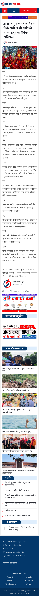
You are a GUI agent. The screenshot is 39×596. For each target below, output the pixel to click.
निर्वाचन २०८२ (25, 10)
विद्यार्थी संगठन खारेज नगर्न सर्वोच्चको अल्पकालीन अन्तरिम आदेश (18, 471)
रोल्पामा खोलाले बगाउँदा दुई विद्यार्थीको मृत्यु (16, 431)
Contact (10, 580)
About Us (10, 577)
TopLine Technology (23, 593)
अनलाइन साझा (12, 42)
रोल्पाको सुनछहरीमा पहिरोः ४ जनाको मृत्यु (15, 390)
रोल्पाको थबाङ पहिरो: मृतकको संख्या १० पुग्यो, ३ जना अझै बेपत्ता (18, 411)
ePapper (29, 584)
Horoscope (29, 580)
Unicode (29, 577)
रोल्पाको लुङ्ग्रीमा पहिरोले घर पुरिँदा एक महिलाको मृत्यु (18, 369)
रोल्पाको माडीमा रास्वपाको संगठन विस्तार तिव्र (17, 451)
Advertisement (10, 584)
